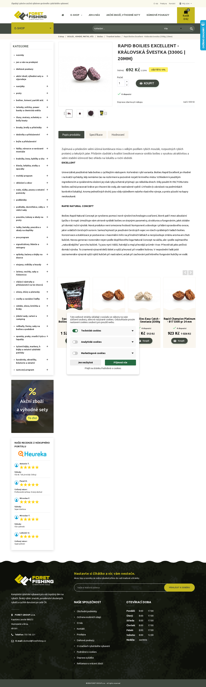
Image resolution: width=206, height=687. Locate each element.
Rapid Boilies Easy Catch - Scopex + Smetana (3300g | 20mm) (144, 320)
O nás (79, 623)
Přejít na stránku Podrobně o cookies (103, 368)
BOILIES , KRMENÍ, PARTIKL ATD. (30, 100)
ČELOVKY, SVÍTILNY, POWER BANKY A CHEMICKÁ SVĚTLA (28, 108)
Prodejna (81, 634)
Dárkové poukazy (85, 640)
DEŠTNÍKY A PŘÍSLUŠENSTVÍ (28, 134)
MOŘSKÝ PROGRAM (24, 176)
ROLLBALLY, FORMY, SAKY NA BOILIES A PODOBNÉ (28, 327)
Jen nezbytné (85, 362)
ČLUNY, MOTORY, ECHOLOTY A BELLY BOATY (28, 119)
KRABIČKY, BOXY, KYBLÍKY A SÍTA (30, 159)
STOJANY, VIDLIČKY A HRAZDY (28, 264)
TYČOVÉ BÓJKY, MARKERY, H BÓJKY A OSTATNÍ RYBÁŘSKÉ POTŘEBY (28, 349)
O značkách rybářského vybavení (93, 646)
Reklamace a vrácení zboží (89, 663)
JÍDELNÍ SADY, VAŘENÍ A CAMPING (26, 317)
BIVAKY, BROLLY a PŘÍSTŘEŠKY (29, 127)
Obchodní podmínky (86, 611)
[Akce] (32, 406)
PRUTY (19, 93)
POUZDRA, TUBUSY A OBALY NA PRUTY (29, 218)
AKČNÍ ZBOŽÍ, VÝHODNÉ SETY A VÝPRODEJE (29, 77)
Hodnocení (118, 134)
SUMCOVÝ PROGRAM (25, 370)
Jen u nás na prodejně (27, 62)
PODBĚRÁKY (21, 200)
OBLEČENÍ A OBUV (24, 183)
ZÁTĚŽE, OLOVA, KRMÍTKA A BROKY (28, 307)
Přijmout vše (120, 362)
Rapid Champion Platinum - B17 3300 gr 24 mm (179, 320)
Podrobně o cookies (86, 652)
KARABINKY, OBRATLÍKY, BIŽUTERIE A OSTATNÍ (26, 361)
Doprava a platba (85, 657)
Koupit (149, 83)
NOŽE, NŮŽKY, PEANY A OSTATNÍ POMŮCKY (30, 191)
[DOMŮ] (62, 15)
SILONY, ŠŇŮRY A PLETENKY (28, 292)
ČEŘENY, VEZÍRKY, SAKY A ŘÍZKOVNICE (27, 273)
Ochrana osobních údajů (88, 617)
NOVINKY (20, 55)
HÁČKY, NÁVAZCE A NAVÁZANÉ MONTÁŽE (29, 150)
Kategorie (20, 46)
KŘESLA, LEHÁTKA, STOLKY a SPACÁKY (28, 167)
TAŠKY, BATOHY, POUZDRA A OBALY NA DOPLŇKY (28, 229)
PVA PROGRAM (22, 237)
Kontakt (80, 628)
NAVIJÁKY (20, 86)
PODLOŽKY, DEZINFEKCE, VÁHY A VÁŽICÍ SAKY (30, 208)
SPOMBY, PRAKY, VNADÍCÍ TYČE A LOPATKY (31, 338)
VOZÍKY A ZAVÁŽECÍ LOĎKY (28, 299)
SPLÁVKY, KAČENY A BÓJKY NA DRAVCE (29, 256)
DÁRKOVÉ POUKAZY (24, 69)
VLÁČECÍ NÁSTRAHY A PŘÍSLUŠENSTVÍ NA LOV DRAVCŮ (29, 283)
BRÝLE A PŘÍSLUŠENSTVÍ (26, 141)
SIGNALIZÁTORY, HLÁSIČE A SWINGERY (27, 246)
